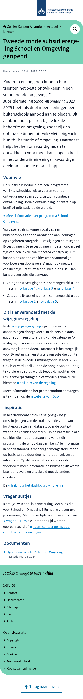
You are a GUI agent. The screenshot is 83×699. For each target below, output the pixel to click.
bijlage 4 (67, 288)
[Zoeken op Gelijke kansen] (75, 29)
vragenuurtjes (16, 521)
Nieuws (8, 31)
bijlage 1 (29, 288)
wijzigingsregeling (28, 326)
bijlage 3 (46, 288)
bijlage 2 (29, 301)
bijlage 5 (50, 301)
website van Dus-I (47, 396)
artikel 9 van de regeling (38, 383)
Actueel (52, 26)
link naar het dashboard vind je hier (37, 485)
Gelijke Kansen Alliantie (24, 26)
